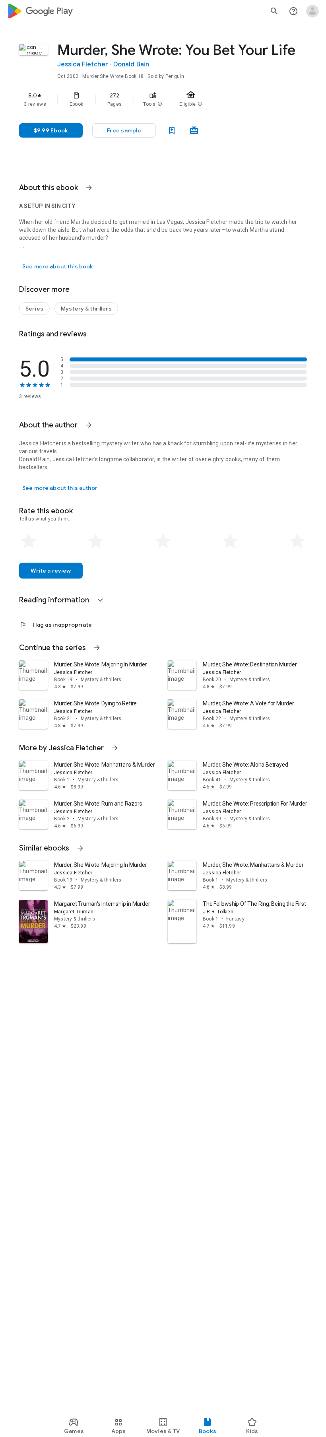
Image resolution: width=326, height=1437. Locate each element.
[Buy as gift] (194, 130)
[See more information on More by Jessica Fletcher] (114, 747)
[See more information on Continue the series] (97, 647)
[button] (159, 104)
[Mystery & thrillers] (86, 309)
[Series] (34, 309)
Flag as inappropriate (55, 625)
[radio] (28, 541)
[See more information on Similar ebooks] (80, 848)
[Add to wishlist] (171, 130)
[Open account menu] (312, 11)
